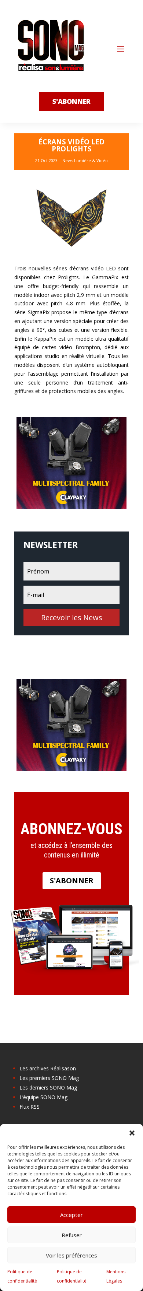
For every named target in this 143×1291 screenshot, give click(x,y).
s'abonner (71, 101)
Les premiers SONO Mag (49, 1077)
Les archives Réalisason (47, 1068)
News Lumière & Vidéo (85, 160)
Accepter (71, 1214)
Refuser (72, 1235)
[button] (132, 1133)
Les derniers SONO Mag (48, 1087)
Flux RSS (29, 1106)
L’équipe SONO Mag (43, 1097)
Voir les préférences (71, 1255)
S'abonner (72, 880)
